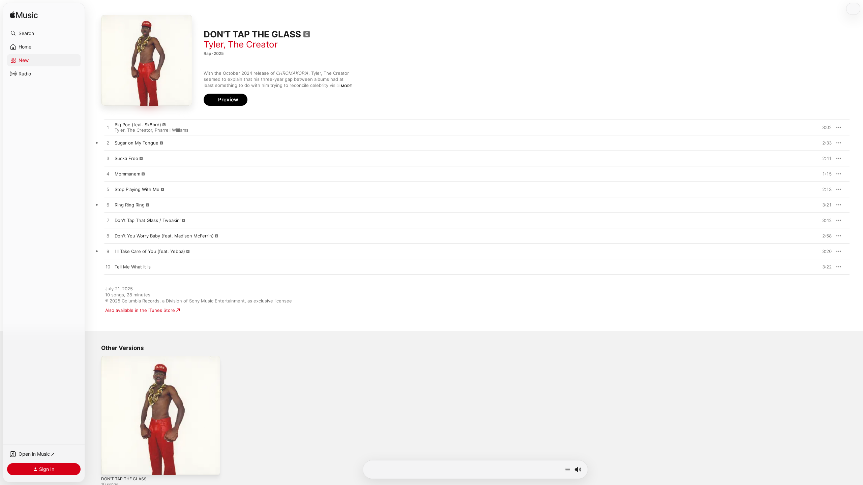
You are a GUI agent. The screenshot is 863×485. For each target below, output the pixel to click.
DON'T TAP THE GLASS (125, 358)
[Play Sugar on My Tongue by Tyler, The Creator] (108, 143)
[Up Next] (567, 469)
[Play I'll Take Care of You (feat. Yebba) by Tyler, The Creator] (108, 252)
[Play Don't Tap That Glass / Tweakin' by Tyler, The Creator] (108, 221)
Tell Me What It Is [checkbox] (133, 266)
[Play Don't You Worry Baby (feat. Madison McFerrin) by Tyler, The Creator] (108, 236)
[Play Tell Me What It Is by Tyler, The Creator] (108, 267)
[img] (24, 15)
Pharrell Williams (171, 130)
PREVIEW (824, 127)
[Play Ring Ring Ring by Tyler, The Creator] (108, 205)
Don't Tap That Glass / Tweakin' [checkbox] (148, 220)
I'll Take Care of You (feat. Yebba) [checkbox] (150, 251)
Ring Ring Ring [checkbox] (130, 204)
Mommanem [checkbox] (127, 173)
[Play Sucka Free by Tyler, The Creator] (108, 159)
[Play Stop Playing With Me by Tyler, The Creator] (108, 190)
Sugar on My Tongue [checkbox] (136, 143)
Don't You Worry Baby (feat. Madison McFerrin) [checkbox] (164, 235)
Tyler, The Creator (241, 44)
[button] (43, 33)
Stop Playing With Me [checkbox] (137, 189)
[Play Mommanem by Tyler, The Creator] (108, 174)
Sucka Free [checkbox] (126, 158)
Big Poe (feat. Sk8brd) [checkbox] (138, 124)
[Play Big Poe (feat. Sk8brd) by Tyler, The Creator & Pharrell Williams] (108, 128)
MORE (346, 86)
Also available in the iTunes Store (140, 310)
